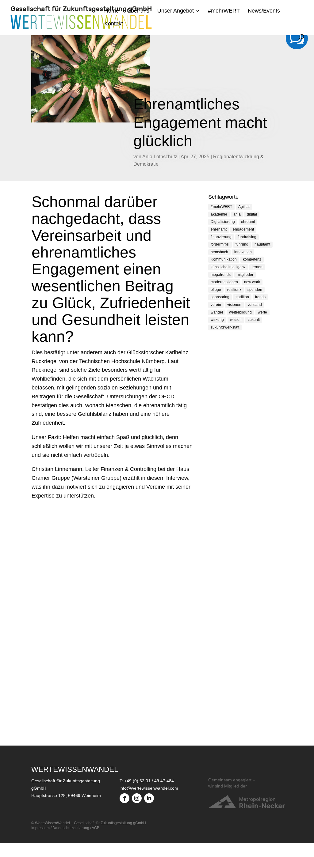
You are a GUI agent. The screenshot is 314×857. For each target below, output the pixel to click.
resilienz (234, 290)
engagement (243, 229)
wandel (217, 312)
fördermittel (220, 244)
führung (242, 244)
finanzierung (221, 237)
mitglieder (245, 275)
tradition (242, 297)
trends (260, 297)
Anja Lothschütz (159, 156)
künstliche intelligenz (228, 267)
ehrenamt (219, 229)
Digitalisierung (223, 222)
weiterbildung (240, 312)
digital (252, 214)
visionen (234, 305)
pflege (216, 290)
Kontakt (113, 24)
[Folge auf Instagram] (137, 798)
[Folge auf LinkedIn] (149, 798)
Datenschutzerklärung (70, 828)
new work (252, 282)
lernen (257, 267)
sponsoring (220, 297)
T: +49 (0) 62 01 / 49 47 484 (147, 780)
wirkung (217, 320)
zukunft (254, 320)
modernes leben (224, 282)
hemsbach (219, 252)
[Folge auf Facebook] (124, 798)
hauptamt (262, 244)
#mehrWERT (224, 11)
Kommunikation (224, 259)
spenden (254, 290)
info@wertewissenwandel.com (149, 788)
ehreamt (248, 222)
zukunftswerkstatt (225, 327)
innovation (243, 252)
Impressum (40, 828)
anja (237, 214)
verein (216, 305)
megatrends (221, 275)
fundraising (247, 237)
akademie (219, 214)
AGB (95, 828)
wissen (236, 320)
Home (111, 11)
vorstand (254, 305)
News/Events (264, 11)
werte (262, 312)
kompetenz (252, 259)
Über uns (138, 11)
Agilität (244, 207)
